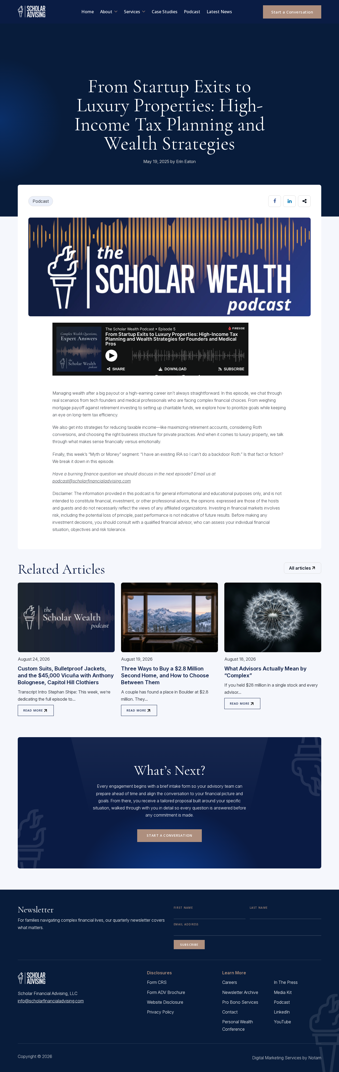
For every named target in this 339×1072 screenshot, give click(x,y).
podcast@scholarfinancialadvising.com (91, 481)
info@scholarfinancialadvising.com (51, 1000)
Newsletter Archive (240, 992)
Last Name (259, 907)
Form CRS (157, 982)
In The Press (286, 982)
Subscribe (189, 945)
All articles (300, 568)
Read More (33, 710)
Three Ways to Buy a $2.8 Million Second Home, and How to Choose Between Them (165, 675)
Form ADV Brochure (166, 992)
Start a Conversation (292, 12)
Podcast (192, 12)
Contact (230, 1012)
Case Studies (164, 12)
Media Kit (283, 992)
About (106, 12)
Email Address (186, 924)
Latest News (219, 12)
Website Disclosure (165, 1002)
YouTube (282, 1021)
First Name (183, 907)
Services (132, 12)
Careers (229, 982)
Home (87, 12)
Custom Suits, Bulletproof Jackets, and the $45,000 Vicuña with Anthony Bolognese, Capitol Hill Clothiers (66, 675)
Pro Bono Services (240, 1002)
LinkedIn (282, 1012)
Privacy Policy (160, 1012)
